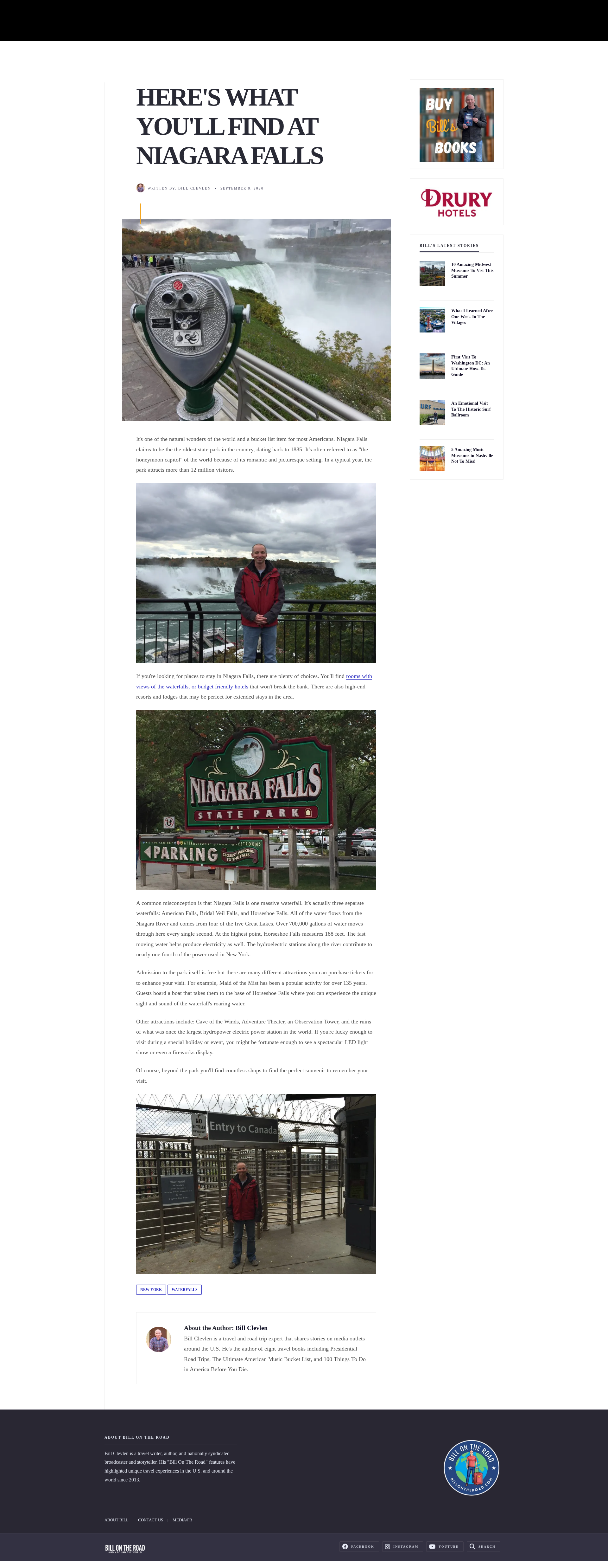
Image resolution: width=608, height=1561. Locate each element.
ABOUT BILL (116, 1520)
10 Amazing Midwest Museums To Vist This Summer (472, 270)
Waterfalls (185, 1289)
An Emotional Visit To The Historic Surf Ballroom (471, 409)
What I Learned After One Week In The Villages (472, 317)
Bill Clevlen (194, 188)
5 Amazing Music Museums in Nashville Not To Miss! (472, 456)
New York (151, 1289)
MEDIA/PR (182, 1520)
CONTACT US (150, 1520)
